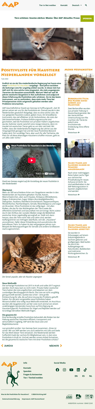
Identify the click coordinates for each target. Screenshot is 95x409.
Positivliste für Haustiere (18, 85)
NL (90, 376)
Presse (76, 18)
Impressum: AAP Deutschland (33, 399)
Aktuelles (68, 18)
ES (83, 376)
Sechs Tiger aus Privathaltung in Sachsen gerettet (79, 227)
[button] (86, 5)
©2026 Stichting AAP (38, 394)
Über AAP (58, 18)
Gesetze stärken (37, 18)
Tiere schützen (21, 18)
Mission (49, 18)
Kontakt (64, 5)
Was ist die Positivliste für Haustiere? (15, 394)
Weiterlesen (73, 133)
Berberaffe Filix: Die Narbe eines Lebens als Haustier (78, 102)
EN (76, 376)
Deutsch (75, 5)
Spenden (87, 18)
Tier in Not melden (47, 5)
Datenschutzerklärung (11, 399)
